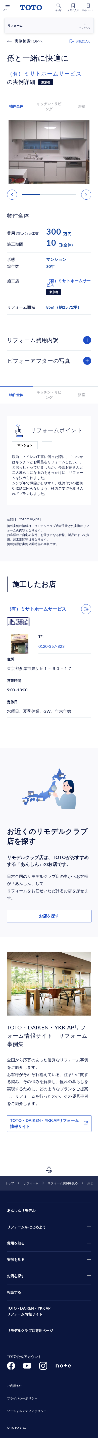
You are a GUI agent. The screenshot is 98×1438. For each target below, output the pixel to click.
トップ (9, 1183)
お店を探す (49, 916)
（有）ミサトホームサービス (47, 74)
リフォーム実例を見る (62, 1183)
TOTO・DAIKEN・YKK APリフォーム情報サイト (44, 1124)
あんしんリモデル (21, 1210)
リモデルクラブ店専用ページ (30, 1331)
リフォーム (30, 1183)
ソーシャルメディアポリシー (27, 1411)
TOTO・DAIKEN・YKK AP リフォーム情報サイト (29, 1311)
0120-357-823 (51, 646)
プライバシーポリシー (22, 1398)
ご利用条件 (14, 1385)
